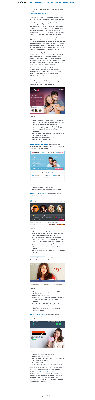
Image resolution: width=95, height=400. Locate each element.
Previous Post (34, 388)
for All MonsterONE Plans (47, 371)
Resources (50, 2)
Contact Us (73, 2)
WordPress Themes (36, 13)
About (31, 2)
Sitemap (65, 2)
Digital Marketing (40, 2)
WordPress (58, 2)
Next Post (61, 388)
